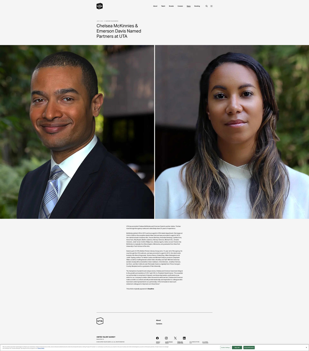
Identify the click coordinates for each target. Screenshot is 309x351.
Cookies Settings (225, 347)
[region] (154, 347)
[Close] (306, 347)
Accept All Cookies (249, 347)
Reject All (237, 347)
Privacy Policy (41, 348)
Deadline (151, 289)
